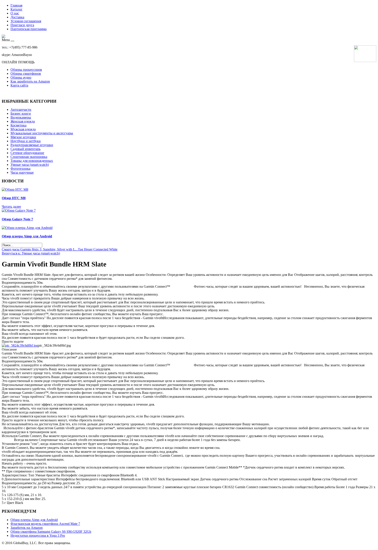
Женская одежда (22, 121)
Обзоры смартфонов (25, 73)
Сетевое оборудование (27, 153)
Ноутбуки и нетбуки (25, 141)
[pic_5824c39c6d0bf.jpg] (20, 345)
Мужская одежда (23, 129)
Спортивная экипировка (28, 157)
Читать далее (11, 206)
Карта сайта (19, 85)
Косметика (18, 125)
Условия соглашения (25, 21)
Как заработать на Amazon (30, 81)
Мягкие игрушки (23, 137)
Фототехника (20, 168)
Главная (16, 5)
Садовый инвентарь (25, 149)
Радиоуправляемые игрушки (31, 145)
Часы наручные (22, 172)
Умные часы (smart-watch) (29, 164)
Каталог (16, 9)
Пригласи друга (22, 25)
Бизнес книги (20, 113)
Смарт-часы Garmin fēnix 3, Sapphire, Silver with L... (40, 249)
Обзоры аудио (20, 77)
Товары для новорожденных (31, 161)
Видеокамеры (20, 117)
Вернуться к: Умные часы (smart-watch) (31, 253)
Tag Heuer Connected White (97, 249)
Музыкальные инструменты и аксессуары (41, 133)
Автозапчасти (20, 109)
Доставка (17, 17)
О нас (14, 13)
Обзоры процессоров (26, 69)
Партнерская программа (28, 29)
